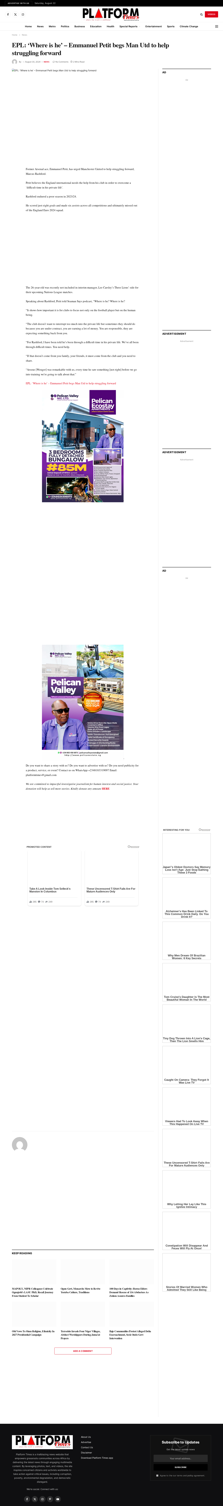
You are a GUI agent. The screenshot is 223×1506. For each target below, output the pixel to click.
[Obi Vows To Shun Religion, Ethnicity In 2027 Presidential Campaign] (34, 1306)
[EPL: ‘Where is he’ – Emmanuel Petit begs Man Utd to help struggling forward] (83, 115)
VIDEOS (211, 14)
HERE (106, 789)
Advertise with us (18, 3)
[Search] (201, 14)
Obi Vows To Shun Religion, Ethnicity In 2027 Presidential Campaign (33, 1325)
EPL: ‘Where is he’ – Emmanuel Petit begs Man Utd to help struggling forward (71, 383)
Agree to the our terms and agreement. (182, 1409)
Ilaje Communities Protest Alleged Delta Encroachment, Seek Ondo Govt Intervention (130, 1327)
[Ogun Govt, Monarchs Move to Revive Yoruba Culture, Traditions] (83, 1264)
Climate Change (189, 26)
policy (190, 1409)
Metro (52, 26)
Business (79, 26)
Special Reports (128, 26)
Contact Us (87, 1380)
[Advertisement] (83, 251)
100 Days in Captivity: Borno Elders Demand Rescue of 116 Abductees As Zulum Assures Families (128, 1285)
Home (28, 26)
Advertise (86, 1375)
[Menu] (216, 26)
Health (110, 26)
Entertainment (153, 26)
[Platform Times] (111, 14)
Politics (65, 26)
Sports (171, 26)
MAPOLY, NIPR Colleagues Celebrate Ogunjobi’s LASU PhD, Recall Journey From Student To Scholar (32, 1285)
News (40, 26)
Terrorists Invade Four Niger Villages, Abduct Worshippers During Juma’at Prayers (80, 1327)
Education (96, 26)
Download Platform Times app (97, 1391)
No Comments (62, 62)
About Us (86, 1370)
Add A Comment (83, 1343)
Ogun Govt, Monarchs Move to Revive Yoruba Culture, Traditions (80, 1283)
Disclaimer (86, 1386)
